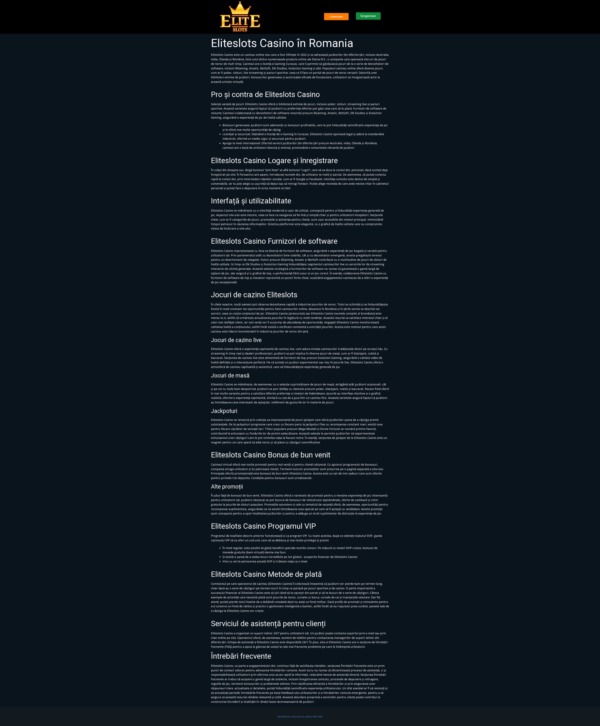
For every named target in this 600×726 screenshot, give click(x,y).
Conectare (336, 16)
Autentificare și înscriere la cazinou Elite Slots (300, 716)
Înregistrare (368, 16)
